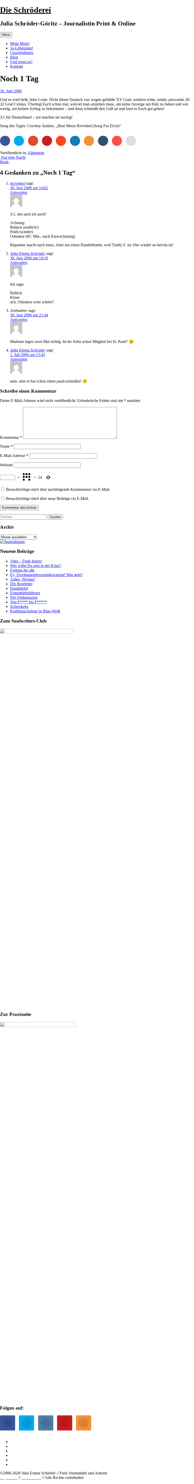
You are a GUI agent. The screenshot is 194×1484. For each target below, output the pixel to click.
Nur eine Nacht (13, 157)
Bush (4, 162)
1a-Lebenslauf (21, 48)
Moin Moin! (20, 43)
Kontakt (16, 66)
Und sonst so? (21, 62)
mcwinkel (17, 183)
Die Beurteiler (21, 584)
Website (6, 465)
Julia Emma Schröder (27, 253)
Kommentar (11, 437)
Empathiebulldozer (25, 593)
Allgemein (36, 153)
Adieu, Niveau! (22, 579)
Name (6, 446)
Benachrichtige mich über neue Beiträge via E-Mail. (47, 498)
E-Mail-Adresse (14, 455)
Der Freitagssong (23, 597)
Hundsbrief (19, 588)
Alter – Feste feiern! (26, 561)
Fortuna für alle (22, 570)
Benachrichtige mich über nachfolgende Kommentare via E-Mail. (58, 489)
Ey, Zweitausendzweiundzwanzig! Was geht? (46, 575)
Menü (6, 35)
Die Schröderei (25, 9)
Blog (14, 57)
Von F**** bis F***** (28, 602)
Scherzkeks (19, 606)
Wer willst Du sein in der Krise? (35, 565)
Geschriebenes (21, 52)
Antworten (18, 192)
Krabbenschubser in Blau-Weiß (35, 611)
